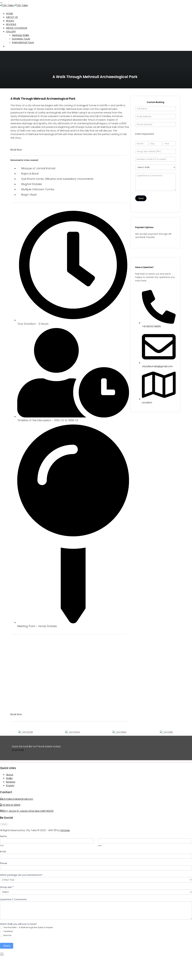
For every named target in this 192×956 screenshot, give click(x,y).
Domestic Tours (21, 39)
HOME (9, 13)
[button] (7, 732)
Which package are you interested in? (21, 874)
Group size (7, 887)
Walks (9, 778)
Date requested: (144, 134)
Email (3, 851)
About (9, 774)
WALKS (10, 21)
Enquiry (10, 785)
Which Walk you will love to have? (18, 924)
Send (140, 198)
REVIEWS (11, 24)
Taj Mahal (8, 931)
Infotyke (65, 830)
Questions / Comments (13, 899)
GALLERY (11, 31)
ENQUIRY (11, 46)
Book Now (16, 149)
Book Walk (18, 750)
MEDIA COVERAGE (16, 28)
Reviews (10, 782)
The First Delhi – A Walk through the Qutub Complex (28, 927)
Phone (3, 863)
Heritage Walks (20, 35)
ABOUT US (12, 17)
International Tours (23, 42)
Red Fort (7, 935)
